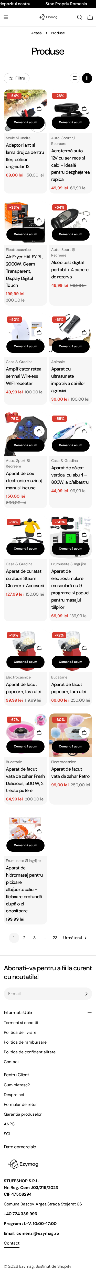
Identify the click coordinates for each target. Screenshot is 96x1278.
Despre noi (14, 1094)
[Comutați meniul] (6, 17)
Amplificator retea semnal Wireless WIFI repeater (23, 376)
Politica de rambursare (25, 1042)
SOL (7, 1133)
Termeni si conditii (21, 1022)
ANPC (9, 1124)
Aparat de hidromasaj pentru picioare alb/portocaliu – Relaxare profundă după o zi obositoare (24, 889)
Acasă (36, 33)
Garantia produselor (23, 1114)
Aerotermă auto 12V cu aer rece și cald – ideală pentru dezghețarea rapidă (70, 165)
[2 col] (87, 78)
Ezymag (26, 1266)
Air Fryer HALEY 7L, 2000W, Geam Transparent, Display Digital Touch (24, 271)
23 (55, 937)
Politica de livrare (20, 1032)
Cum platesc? (17, 1085)
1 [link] (14, 937)
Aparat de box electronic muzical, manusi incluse (24, 480)
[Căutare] (79, 17)
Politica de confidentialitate (30, 1052)
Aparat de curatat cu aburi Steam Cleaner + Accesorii (25, 578)
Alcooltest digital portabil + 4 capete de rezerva (69, 269)
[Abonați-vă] (86, 993)
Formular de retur (20, 1104)
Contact (11, 1061)
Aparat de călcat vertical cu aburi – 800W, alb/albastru (70, 475)
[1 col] (75, 78)
